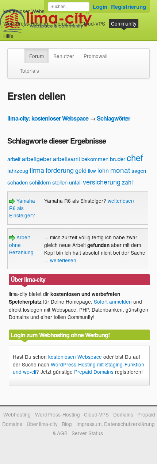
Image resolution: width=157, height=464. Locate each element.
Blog (67, 423)
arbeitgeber (36, 159)
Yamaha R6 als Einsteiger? (22, 208)
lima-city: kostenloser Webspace (47, 118)
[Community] (19, 52)
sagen (138, 170)
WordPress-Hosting (25, 23)
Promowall (95, 56)
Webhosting (17, 414)
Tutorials (29, 70)
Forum (36, 56)
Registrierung (128, 6)
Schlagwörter (113, 118)
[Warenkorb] (19, 32)
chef (135, 157)
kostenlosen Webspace (75, 356)
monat (120, 170)
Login (100, 6)
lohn (103, 170)
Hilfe (8, 35)
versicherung (101, 181)
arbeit (13, 159)
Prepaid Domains (94, 371)
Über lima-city (42, 423)
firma (37, 170)
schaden (17, 182)
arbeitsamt (66, 159)
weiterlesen (121, 200)
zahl (127, 182)
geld (81, 170)
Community (124, 23)
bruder (117, 159)
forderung (60, 170)
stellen (60, 182)
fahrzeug (17, 170)
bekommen (94, 159)
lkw (92, 170)
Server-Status (87, 433)
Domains (64, 23)
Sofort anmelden (113, 301)
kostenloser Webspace (29, 11)
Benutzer (63, 56)
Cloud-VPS (92, 23)
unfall (75, 182)
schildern (40, 182)
